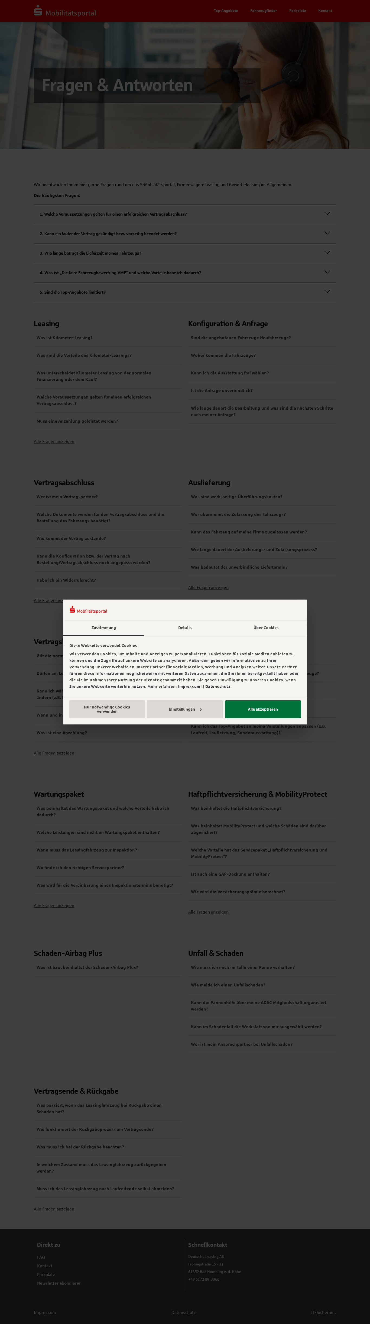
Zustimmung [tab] (104, 628)
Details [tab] (185, 628)
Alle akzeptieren (263, 709)
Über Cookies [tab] (266, 628)
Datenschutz (218, 686)
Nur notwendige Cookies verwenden (107, 709)
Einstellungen (182, 709)
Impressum (189, 686)
